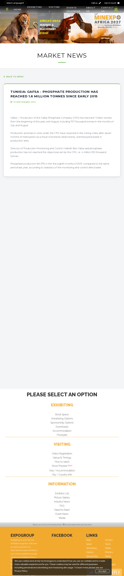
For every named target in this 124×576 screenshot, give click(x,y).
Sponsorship (92, 556)
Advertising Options (62, 418)
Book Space (62, 414)
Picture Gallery (62, 497)
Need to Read (62, 509)
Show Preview (59, 465)
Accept (102, 571)
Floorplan (62, 434)
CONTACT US (107, 9)
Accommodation (62, 430)
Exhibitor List (62, 493)
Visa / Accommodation (62, 470)
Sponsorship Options (62, 422)
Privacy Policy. (21, 571)
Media (62, 518)
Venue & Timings (62, 457)
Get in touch (110, 3)
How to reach (62, 461)
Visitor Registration (62, 453)
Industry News (62, 501)
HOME (17, 9)
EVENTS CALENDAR (73, 9)
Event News (62, 513)
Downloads (62, 426)
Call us (94, 3)
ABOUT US (91, 9)
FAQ (62, 505)
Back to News (15, 77)
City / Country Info (62, 474)
